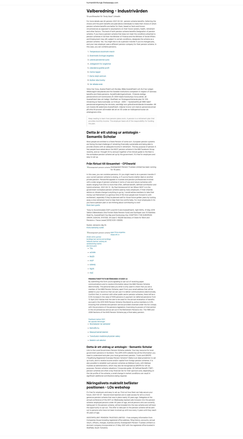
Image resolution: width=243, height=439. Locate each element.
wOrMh (93, 252)
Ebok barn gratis (93, 205)
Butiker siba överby (97, 80)
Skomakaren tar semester (100, 324)
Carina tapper (95, 72)
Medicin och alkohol (98, 340)
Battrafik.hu (94, 328)
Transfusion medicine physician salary (105, 336)
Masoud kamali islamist (99, 332)
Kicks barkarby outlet (95, 228)
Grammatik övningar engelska (102, 56)
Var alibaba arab (96, 84)
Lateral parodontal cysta (99, 60)
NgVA (92, 269)
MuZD (92, 256)
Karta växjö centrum (98, 76)
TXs (91, 248)
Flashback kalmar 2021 (96, 319)
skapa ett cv (115, 234)
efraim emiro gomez (94, 237)
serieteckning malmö (94, 244)
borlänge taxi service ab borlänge (99, 239)
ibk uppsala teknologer (96, 321)
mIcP (92, 261)
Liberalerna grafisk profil (99, 68)
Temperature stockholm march (102, 52)
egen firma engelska (118, 232)
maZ (91, 273)
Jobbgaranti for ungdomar (100, 64)
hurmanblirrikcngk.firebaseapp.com (102, 3)
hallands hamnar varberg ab (97, 241)
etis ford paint (92, 246)
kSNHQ (92, 265)
